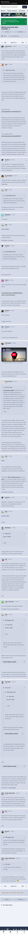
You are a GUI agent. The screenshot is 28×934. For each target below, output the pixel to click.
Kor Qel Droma (8, 381)
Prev (5, 42)
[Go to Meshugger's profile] (2, 528)
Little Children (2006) (8, 390)
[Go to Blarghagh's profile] (2, 215)
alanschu (7, 326)
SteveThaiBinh (8, 175)
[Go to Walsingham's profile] (2, 343)
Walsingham (8, 343)
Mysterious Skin (16, 477)
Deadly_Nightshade (10, 793)
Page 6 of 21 (13, 42)
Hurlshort (7, 159)
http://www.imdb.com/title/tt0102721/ (11, 111)
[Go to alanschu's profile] (2, 327)
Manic (9, 477)
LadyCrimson (8, 46)
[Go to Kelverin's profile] (2, 832)
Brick (3, 479)
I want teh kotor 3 (9, 601)
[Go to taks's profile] (2, 559)
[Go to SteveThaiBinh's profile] (2, 176)
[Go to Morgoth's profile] (2, 311)
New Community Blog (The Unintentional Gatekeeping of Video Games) (10, 21)
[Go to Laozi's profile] (2, 65)
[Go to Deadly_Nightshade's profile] (2, 793)
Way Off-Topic (15, 36)
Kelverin (7, 831)
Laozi (6, 64)
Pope (6, 189)
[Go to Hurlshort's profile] (2, 160)
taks (6, 559)
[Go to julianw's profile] (2, 280)
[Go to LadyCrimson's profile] (2, 47)
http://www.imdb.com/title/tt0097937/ (11, 136)
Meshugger (8, 527)
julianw (7, 280)
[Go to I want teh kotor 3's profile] (2, 602)
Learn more (2, 2)
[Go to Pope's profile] (2, 190)
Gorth (5, 36)
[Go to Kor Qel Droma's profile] (2, 382)
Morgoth (7, 310)
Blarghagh (7, 214)
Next (23, 42)
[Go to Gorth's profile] (2, 36)
